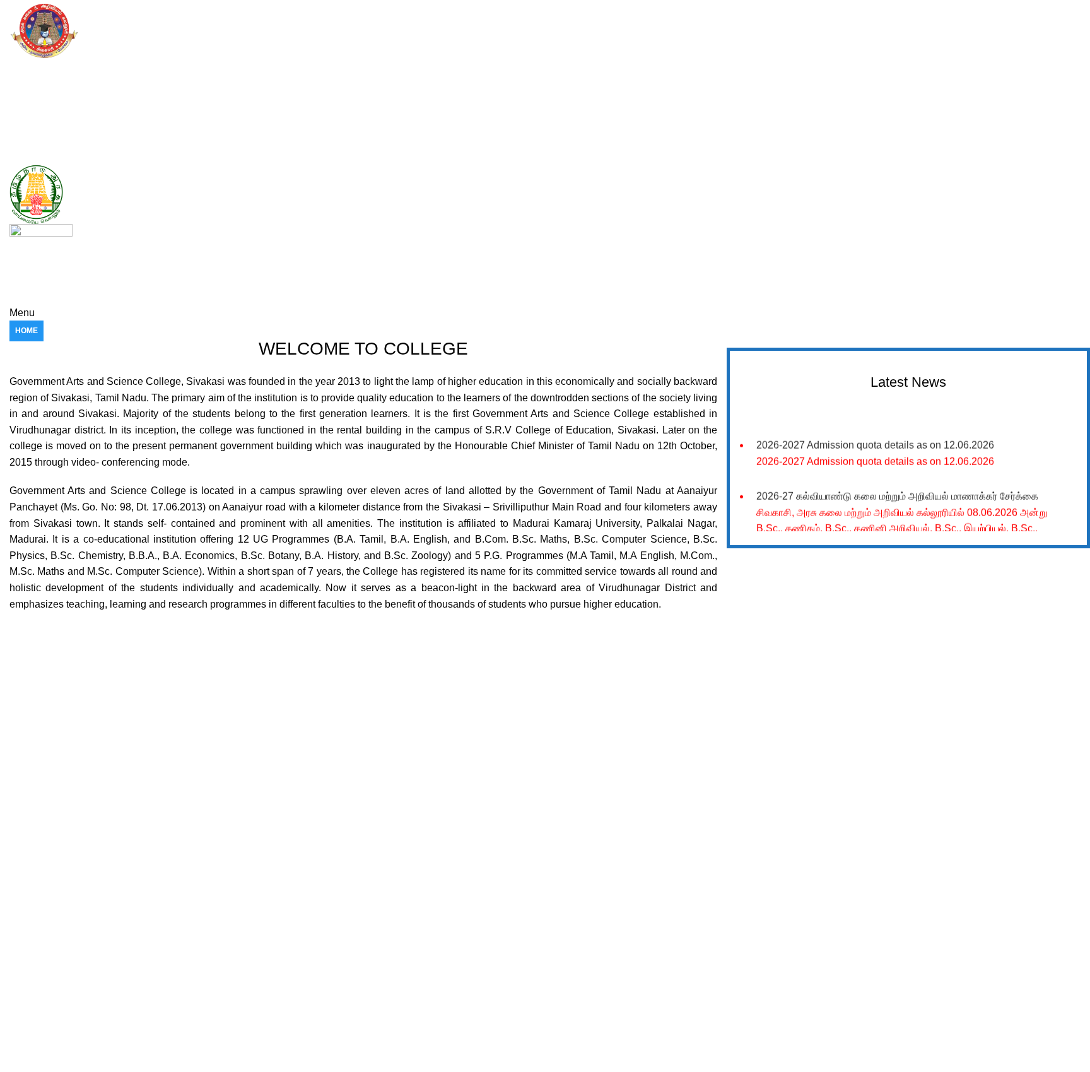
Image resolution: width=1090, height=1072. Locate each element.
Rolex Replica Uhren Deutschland (76, 8)
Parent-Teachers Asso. (609, 992)
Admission (311, 950)
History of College (326, 906)
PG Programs (318, 992)
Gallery (578, 906)
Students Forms (596, 950)
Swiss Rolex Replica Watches (67, 859)
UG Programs (318, 971)
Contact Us (586, 1014)
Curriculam (313, 1014)
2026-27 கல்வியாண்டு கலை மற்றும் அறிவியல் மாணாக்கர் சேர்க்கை (897, 491)
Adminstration (591, 971)
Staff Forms (587, 928)
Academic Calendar (330, 928)
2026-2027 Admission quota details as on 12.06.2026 (875, 440)
